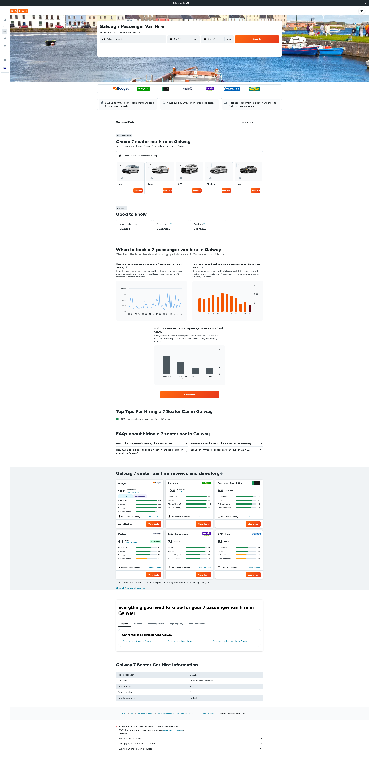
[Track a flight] (5, 52)
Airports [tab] (124, 623)
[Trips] (5, 60)
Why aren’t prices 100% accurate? (136, 748)
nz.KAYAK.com (121, 713)
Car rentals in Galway (207, 713)
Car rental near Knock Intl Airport (181, 641)
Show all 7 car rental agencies (130, 588)
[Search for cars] (5, 32)
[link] (189, 394)
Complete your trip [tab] (155, 623)
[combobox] (108, 32)
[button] (366, 3)
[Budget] (157, 483)
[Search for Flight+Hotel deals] (5, 38)
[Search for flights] (5, 19)
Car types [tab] (137, 623)
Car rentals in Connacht (186, 713)
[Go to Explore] (5, 46)
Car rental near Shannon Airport (137, 641)
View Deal (138, 190)
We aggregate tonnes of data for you (137, 743)
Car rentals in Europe (146, 713)
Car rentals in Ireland (165, 713)
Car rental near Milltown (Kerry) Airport (230, 641)
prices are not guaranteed (173, 730)
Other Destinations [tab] (196, 623)
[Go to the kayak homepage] (19, 11)
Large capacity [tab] (176, 623)
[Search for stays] (5, 26)
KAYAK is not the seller (130, 738)
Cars (132, 713)
